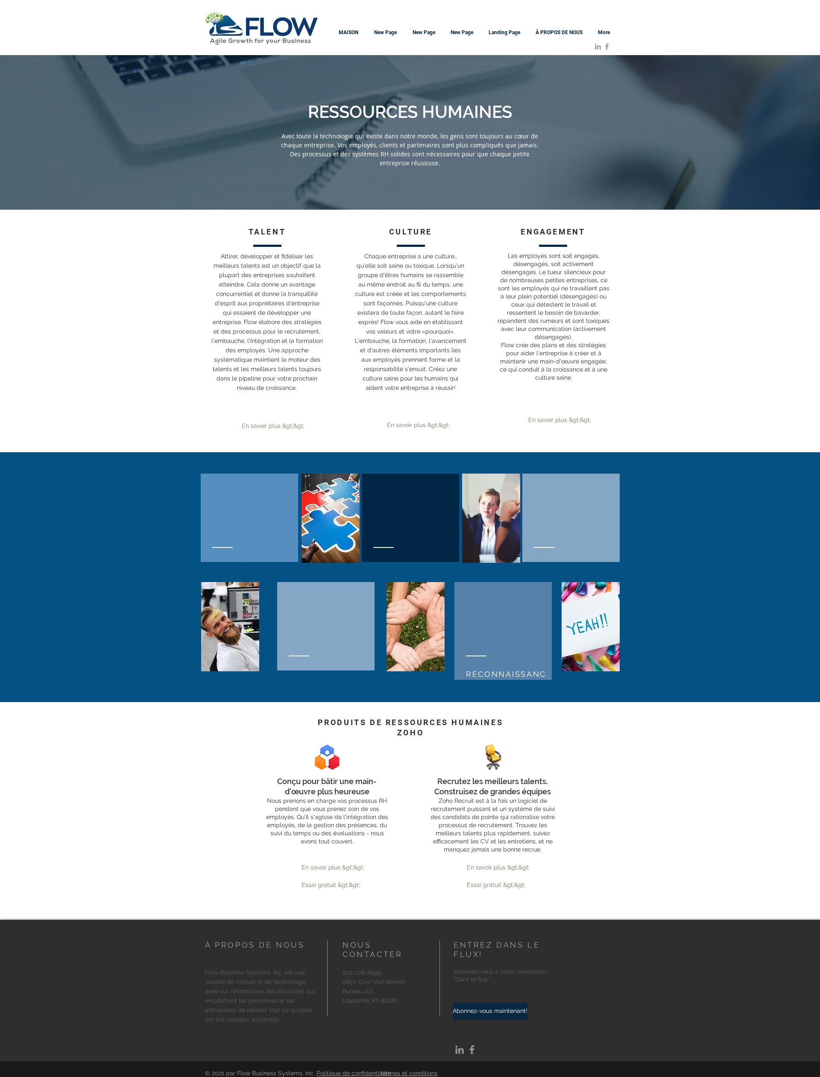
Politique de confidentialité (353, 1073)
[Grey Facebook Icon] (607, 46)
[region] (410, 518)
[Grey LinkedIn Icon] (598, 46)
